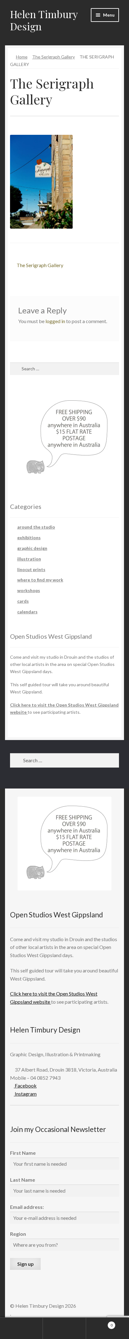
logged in (55, 321)
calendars (27, 611)
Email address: (27, 1207)
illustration (29, 558)
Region (18, 1234)
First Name (23, 1153)
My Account (21, 1328)
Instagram (25, 1094)
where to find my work (40, 579)
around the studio (36, 527)
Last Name (22, 1180)
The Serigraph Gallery (53, 56)
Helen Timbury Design (44, 20)
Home (22, 56)
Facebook (25, 1085)
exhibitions (29, 537)
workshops (28, 590)
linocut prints (31, 569)
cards (23, 601)
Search (64, 1328)
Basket (99, 1323)
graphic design (32, 548)
